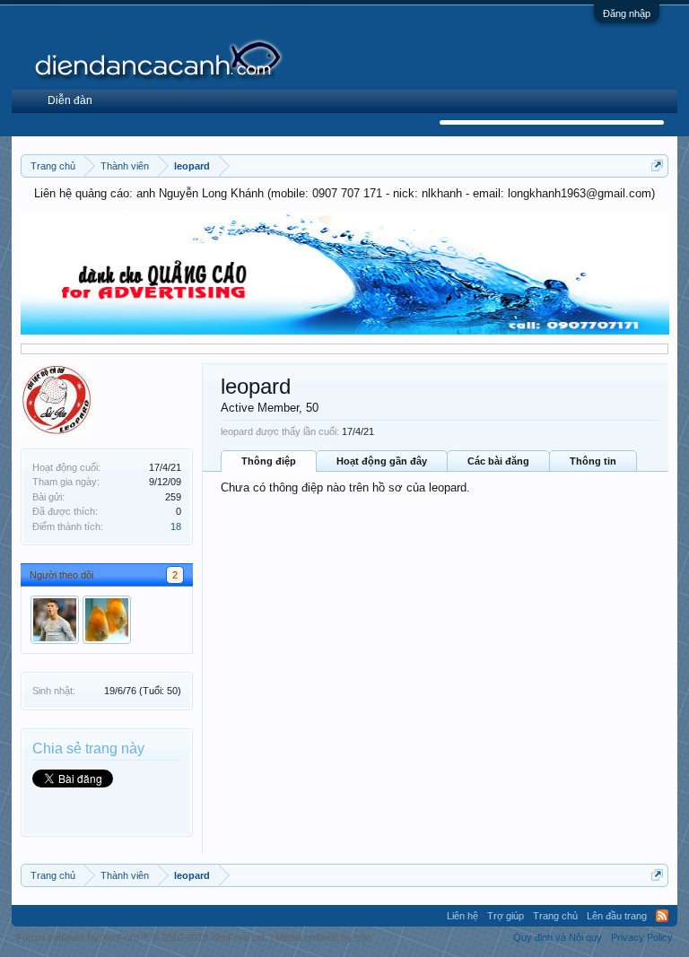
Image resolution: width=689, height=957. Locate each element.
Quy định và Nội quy (557, 937)
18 (175, 526)
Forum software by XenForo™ (141, 937)
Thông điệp (268, 461)
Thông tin (593, 461)
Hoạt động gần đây (381, 461)
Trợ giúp (505, 915)
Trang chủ (555, 915)
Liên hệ (462, 915)
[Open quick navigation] (657, 165)
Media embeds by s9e (323, 937)
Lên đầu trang (617, 915)
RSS (662, 915)
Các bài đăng (498, 461)
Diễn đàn (70, 100)
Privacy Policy (642, 937)
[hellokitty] (107, 620)
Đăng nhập (626, 13)
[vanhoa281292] (55, 620)
